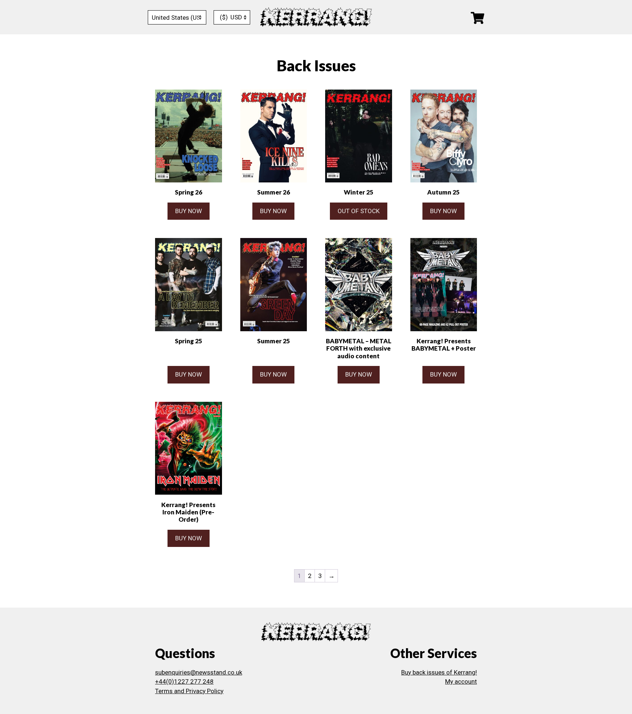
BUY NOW (188, 211)
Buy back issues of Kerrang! (439, 672)
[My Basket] (477, 17)
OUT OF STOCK (359, 211)
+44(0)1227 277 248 (184, 681)
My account (461, 681)
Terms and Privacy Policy (189, 691)
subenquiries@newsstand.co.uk (198, 672)
